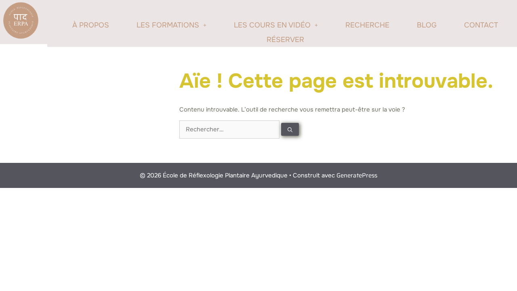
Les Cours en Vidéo (272, 25)
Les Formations (168, 25)
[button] (171, 25)
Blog (427, 25)
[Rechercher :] (230, 129)
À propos (90, 25)
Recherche (367, 25)
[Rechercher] (290, 129)
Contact (481, 25)
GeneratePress (356, 175)
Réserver (285, 39)
